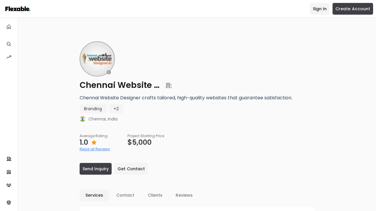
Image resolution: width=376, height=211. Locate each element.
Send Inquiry (96, 169)
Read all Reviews (95, 149)
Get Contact (131, 169)
